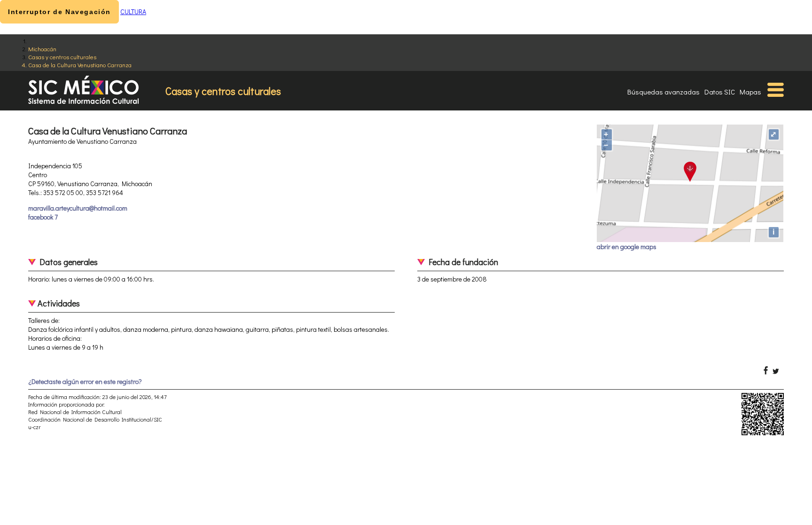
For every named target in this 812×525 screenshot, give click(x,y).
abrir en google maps (626, 246)
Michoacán (42, 49)
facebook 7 (43, 216)
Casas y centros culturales (62, 57)
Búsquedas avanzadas (663, 91)
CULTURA (133, 11)
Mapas (750, 91)
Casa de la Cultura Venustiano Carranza (80, 65)
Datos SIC (719, 91)
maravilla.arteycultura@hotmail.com (77, 208)
